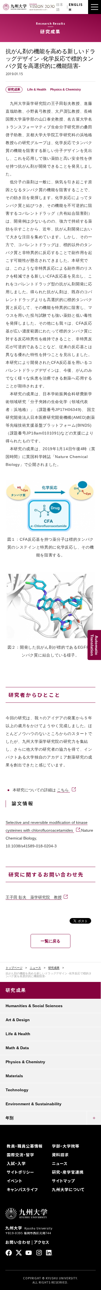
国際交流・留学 (20, 1154)
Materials (14, 1076)
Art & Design (18, 1020)
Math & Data (17, 1048)
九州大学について (68, 1189)
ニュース (35, 968)
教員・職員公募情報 (25, 1146)
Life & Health (18, 1034)
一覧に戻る (50, 941)
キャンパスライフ (22, 1189)
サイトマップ (63, 1180)
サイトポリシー (20, 1172)
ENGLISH (76, 7)
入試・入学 (16, 1163)
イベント (14, 1180)
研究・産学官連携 (68, 1172)
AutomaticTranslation (94, 645)
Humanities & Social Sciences (34, 1006)
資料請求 (60, 1154)
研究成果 (53, 968)
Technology (17, 1090)
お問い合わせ (17, 1242)
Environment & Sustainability (33, 1104)
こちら (63, 790)
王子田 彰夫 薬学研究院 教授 (34, 897)
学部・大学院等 (65, 1146)
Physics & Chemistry (25, 1062)
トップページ (14, 968)
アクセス (41, 1242)
